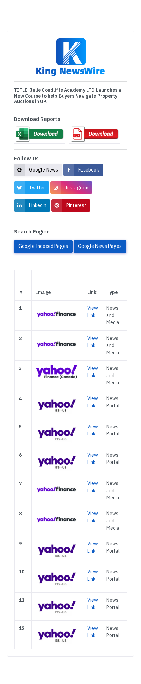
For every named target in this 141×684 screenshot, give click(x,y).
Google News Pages (100, 246)
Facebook (88, 170)
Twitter (37, 188)
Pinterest (76, 205)
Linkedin (37, 205)
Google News (43, 170)
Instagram (76, 188)
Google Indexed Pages (43, 246)
